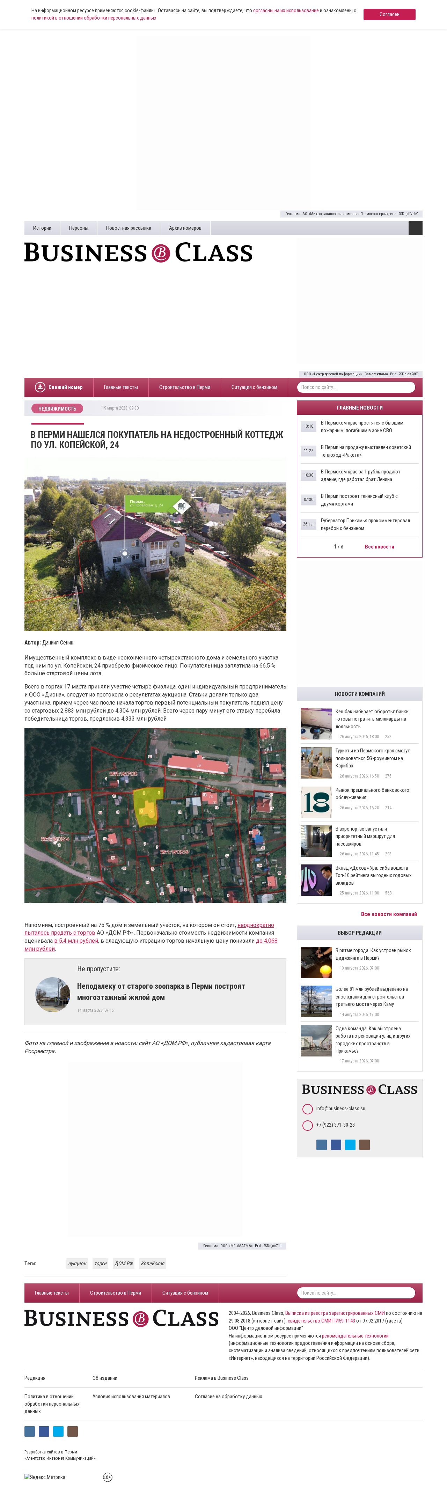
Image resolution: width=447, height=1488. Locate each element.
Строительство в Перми (184, 387)
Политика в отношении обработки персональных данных (52, 1404)
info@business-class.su (340, 1108)
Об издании (105, 1378)
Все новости (380, 547)
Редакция (34, 1378)
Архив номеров (185, 228)
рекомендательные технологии (355, 1336)
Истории (42, 228)
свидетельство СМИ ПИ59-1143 (321, 1321)
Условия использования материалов (131, 1396)
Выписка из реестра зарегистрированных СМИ (335, 1313)
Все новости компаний (389, 914)
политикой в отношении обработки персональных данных (93, 18)
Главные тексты (121, 387)
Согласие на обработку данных (228, 1396)
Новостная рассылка (128, 228)
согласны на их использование (286, 10)
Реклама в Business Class (222, 1378)
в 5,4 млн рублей (76, 940)
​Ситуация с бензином (254, 387)
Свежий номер (66, 387)
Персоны (78, 228)
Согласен (390, 14)
